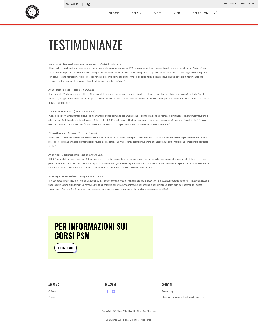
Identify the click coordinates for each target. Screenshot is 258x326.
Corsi (135, 13)
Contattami (65, 247)
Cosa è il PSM (200, 13)
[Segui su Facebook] (82, 4)
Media (176, 13)
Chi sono (113, 13)
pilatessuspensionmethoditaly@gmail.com (183, 297)
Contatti (52, 297)
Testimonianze (230, 3)
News (242, 3)
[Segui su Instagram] (89, 4)
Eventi (157, 13)
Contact (251, 3)
